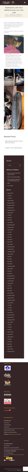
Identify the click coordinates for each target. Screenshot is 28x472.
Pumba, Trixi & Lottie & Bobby (13, 148)
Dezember (11, 203)
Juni (10, 198)
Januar (10, 222)
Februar (10, 200)
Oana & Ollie (10, 185)
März (10, 241)
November (11, 205)
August (10, 193)
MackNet (19, 470)
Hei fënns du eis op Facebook (15, 434)
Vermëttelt (18, 14)
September (11, 210)
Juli (9, 195)
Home (6, 14)
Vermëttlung (12, 14)
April (10, 239)
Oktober (11, 207)
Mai (10, 220)
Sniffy (9, 183)
